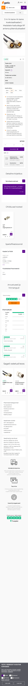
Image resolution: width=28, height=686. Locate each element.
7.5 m (20, 90)
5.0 (7, 59)
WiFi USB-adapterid (9, 423)
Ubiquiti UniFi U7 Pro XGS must (12, 445)
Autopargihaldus (8, 413)
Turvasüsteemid (8, 405)
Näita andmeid (5, 680)
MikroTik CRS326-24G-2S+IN (11, 441)
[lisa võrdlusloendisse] (20, 59)
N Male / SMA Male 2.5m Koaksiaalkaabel (7, 384)
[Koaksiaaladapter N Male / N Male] (20, 374)
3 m (11, 90)
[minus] (5, 144)
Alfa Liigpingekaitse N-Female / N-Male (7, 226)
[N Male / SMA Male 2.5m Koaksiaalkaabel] (7, 374)
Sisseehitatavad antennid (10, 425)
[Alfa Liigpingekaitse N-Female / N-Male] (7, 217)
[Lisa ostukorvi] (11, 235)
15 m (12, 92)
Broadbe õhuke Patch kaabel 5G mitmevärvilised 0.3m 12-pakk (12, 454)
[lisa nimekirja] (23, 59)
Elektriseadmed (7, 407)
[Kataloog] (3, 7)
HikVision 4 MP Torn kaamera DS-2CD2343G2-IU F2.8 (12, 447)
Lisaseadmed (7, 433)
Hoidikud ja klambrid (9, 409)
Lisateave (10, 671)
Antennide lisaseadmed (10, 12)
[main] (6, 3)
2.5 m (7, 90)
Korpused (6, 429)
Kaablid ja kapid (8, 415)
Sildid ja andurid (8, 431)
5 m (16, 90)
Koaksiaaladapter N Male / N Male (20, 383)
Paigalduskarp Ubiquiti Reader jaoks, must (13, 451)
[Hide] (23, 180)
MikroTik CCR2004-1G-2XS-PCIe (11, 443)
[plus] (22, 144)
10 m (7, 92)
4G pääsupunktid (8, 427)
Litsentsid (6, 411)
